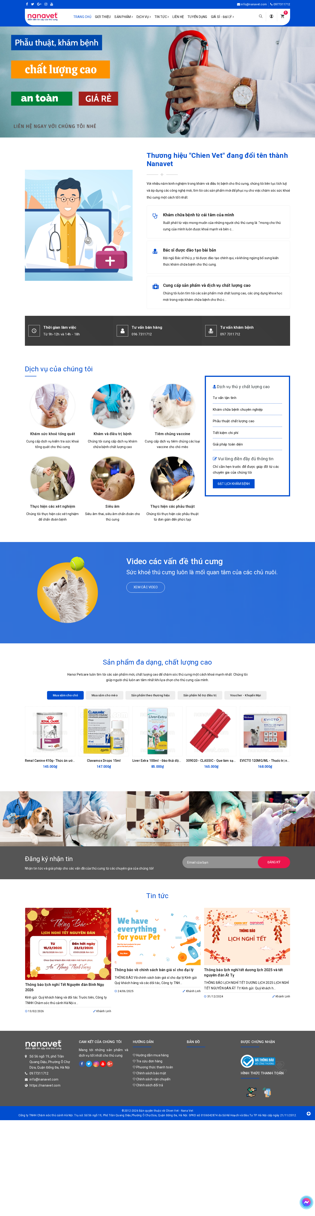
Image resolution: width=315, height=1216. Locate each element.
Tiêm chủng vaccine (172, 434)
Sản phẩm (122, 17)
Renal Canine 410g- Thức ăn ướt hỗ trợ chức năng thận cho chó (72, 760)
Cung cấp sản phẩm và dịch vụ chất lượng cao (207, 285)
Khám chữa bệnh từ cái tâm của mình (198, 214)
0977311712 (281, 4)
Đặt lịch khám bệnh (234, 484)
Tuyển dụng (197, 17)
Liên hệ (178, 17)
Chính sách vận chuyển (152, 1079)
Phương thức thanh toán (154, 1067)
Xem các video (146, 587)
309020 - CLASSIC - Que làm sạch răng (215, 760)
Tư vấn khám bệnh (237, 327)
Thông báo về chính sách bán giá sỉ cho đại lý (154, 970)
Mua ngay (46, 751)
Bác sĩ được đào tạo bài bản (189, 250)
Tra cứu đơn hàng (148, 1061)
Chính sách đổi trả (149, 1085)
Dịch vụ (143, 17)
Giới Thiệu (103, 17)
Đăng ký (273, 862)
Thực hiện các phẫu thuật (172, 506)
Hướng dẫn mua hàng (152, 1055)
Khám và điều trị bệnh (112, 434)
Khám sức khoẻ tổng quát (52, 434)
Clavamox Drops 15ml (104, 760)
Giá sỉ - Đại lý (222, 17)
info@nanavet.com (254, 4)
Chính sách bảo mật (150, 1073)
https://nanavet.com (45, 1085)
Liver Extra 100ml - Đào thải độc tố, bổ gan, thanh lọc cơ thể (176, 760)
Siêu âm (112, 506)
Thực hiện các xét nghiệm (52, 506)
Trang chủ (82, 17)
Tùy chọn (261, 751)
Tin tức (161, 17)
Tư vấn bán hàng (147, 327)
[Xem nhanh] (70, 751)
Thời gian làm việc (59, 327)
